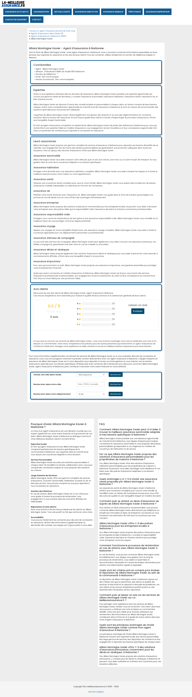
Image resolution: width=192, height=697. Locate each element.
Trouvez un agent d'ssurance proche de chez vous (52, 31)
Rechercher (115, 374)
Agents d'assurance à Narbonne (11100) (48, 36)
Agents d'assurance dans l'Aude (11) (47, 33)
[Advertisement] (94, 409)
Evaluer (138, 311)
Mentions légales (96, 691)
